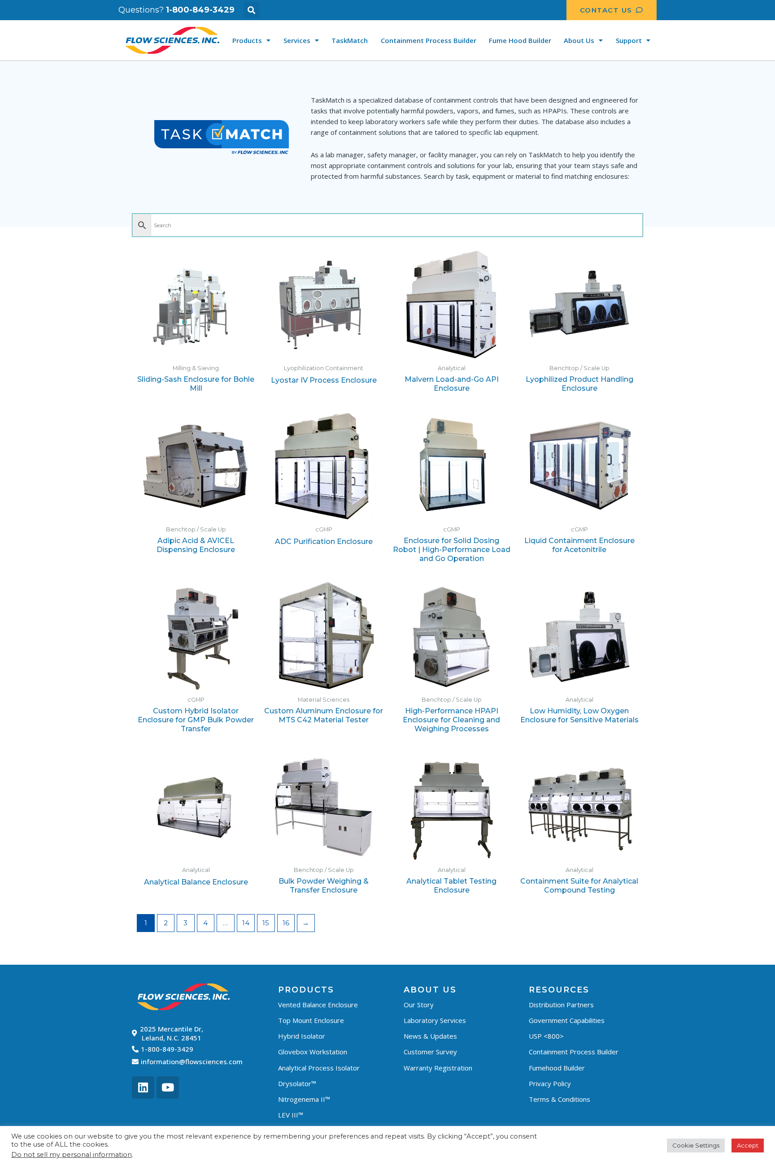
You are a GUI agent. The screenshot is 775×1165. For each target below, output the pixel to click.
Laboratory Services (435, 1020)
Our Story (419, 1004)
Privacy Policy (550, 1083)
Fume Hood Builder (520, 40)
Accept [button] (747, 1145)
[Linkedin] (143, 1087)
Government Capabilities (567, 1020)
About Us (579, 40)
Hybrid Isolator (301, 1035)
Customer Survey (430, 1051)
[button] (251, 10)
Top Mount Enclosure (311, 1020)
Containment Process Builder (428, 40)
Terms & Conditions (559, 1099)
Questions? (176, 10)
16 (286, 923)
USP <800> (546, 1035)
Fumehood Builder (557, 1067)
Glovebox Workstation (312, 1051)
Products (247, 40)
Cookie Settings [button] (695, 1145)
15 (265, 923)
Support (629, 40)
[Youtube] (168, 1087)
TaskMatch (349, 40)
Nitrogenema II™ (304, 1099)
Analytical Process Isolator (319, 1067)
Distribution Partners (561, 1004)
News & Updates (430, 1035)
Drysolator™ (297, 1083)
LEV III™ (290, 1114)
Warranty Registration (438, 1067)
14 (245, 923)
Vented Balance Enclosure (318, 1004)
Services (296, 40)
